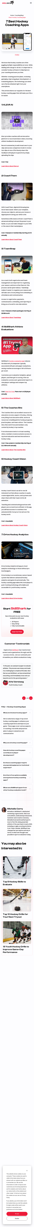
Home (12, 15)
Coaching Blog (19, 15)
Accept (17, 1213)
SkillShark (15, 650)
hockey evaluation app (16, 361)
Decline (17, 1218)
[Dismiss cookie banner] (27, 1171)
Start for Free (17, 632)
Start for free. (10, 391)
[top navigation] (31, 3)
